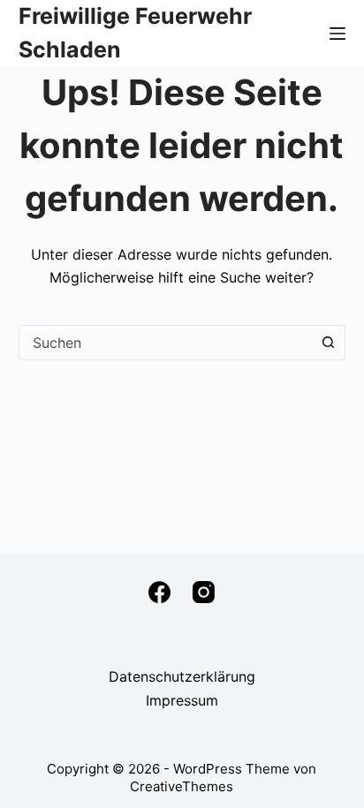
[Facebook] (159, 592)
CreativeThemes (181, 786)
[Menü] (337, 34)
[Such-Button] (328, 342)
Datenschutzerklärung (182, 676)
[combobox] (165, 342)
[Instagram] (204, 592)
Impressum (182, 700)
